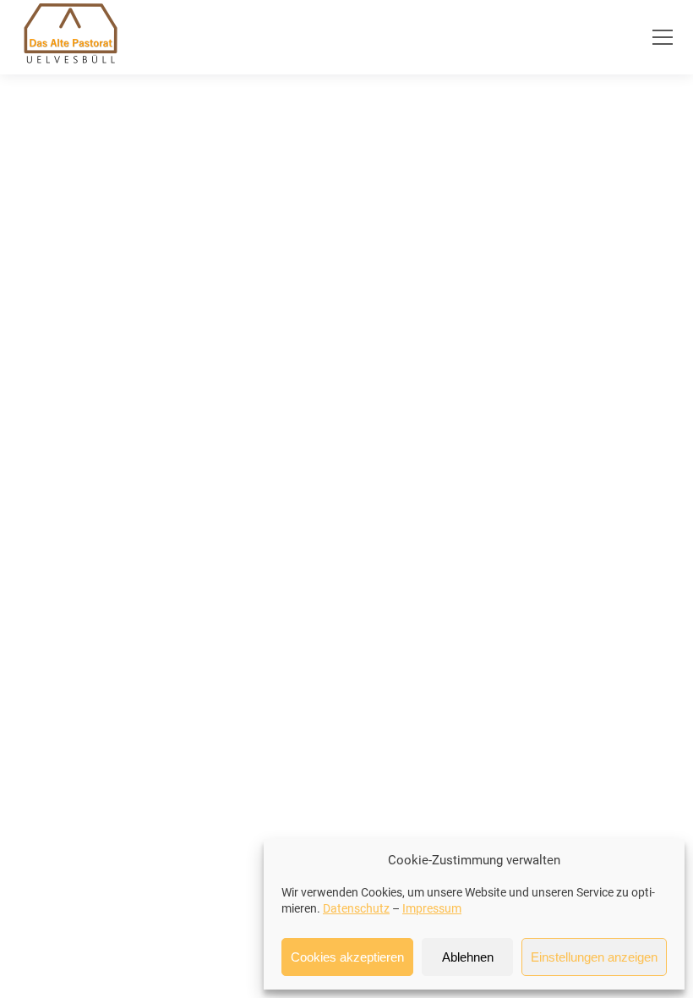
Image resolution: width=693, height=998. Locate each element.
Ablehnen (468, 957)
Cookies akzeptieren (347, 957)
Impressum (431, 908)
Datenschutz (356, 908)
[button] (662, 37)
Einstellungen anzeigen (594, 957)
